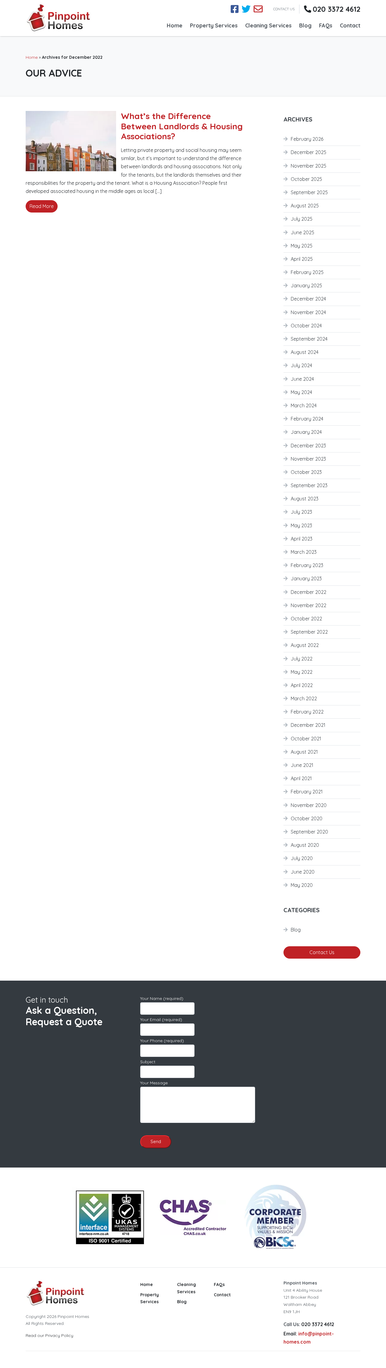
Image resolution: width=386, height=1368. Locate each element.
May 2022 (301, 672)
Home (174, 25)
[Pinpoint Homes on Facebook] (234, 9)
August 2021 (304, 752)
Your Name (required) (161, 998)
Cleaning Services (268, 25)
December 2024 (308, 299)
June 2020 (303, 872)
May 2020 (302, 885)
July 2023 (301, 512)
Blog (305, 25)
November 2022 (308, 605)
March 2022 (304, 698)
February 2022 (307, 712)
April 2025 (302, 259)
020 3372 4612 (336, 9)
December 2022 (308, 592)
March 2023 (304, 552)
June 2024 (302, 379)
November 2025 (308, 166)
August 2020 (305, 845)
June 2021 (302, 765)
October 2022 (306, 619)
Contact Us (321, 952)
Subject (147, 1061)
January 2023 (306, 578)
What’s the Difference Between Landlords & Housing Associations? (182, 126)
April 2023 (301, 539)
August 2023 (304, 499)
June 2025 (302, 232)
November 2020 (309, 805)
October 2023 (306, 472)
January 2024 (306, 432)
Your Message (154, 1083)
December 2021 (308, 725)
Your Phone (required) (162, 1040)
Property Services (214, 25)
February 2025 (307, 272)
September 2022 (309, 632)
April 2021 (301, 778)
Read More (42, 206)
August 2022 (305, 645)
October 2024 (306, 326)
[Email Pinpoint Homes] (258, 9)
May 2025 (301, 246)
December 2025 (308, 152)
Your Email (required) (161, 1019)
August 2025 (305, 206)
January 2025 (306, 285)
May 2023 (301, 525)
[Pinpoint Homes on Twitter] (246, 9)
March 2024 (304, 405)
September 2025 (309, 192)
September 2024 (309, 339)
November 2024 (308, 312)
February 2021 (307, 792)
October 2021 (306, 739)
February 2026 (307, 139)
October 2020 (306, 818)
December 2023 (308, 446)
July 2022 (301, 659)
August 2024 (304, 352)
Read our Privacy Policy (49, 1335)
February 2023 (307, 565)
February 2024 (307, 419)
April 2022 (302, 685)
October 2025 (306, 179)
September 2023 (309, 485)
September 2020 (309, 832)
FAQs (325, 25)
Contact (350, 25)
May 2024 (301, 392)
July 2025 (301, 219)
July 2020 (302, 858)
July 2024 (301, 365)
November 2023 (308, 459)
